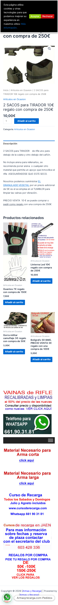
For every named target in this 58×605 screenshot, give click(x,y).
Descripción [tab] (10, 143)
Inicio (6, 90)
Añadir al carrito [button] (14, 302)
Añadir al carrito (26, 121)
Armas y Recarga (29, 594)
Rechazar (47, 16)
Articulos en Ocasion (21, 90)
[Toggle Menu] (50, 440)
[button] (49, 48)
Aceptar (35, 16)
